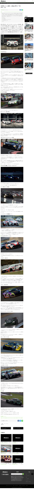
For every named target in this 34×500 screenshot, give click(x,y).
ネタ (14, 477)
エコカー (14, 475)
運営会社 (27, 485)
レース (16, 464)
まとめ (3, 21)
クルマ (1, 453)
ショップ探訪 (27, 478)
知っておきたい (17, 453)
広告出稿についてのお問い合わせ (22, 485)
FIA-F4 (12, 480)
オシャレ (17, 477)
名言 (20, 476)
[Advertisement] (29, 10)
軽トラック (21, 475)
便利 (15, 477)
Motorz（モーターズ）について (9, 485)
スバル (21, 476)
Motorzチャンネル (28, 481)
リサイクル (22, 477)
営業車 (11, 476)
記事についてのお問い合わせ (15, 485)
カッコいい (5, 464)
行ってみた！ (14, 480)
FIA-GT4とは (3, 17)
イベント (17, 480)
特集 (25, 51)
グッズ (18, 480)
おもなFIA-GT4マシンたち (5, 20)
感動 (11, 477)
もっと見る (29, 73)
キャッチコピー (17, 476)
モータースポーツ (4, 453)
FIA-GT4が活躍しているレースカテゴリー (6, 19)
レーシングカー (14, 453)
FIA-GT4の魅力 (3, 18)
